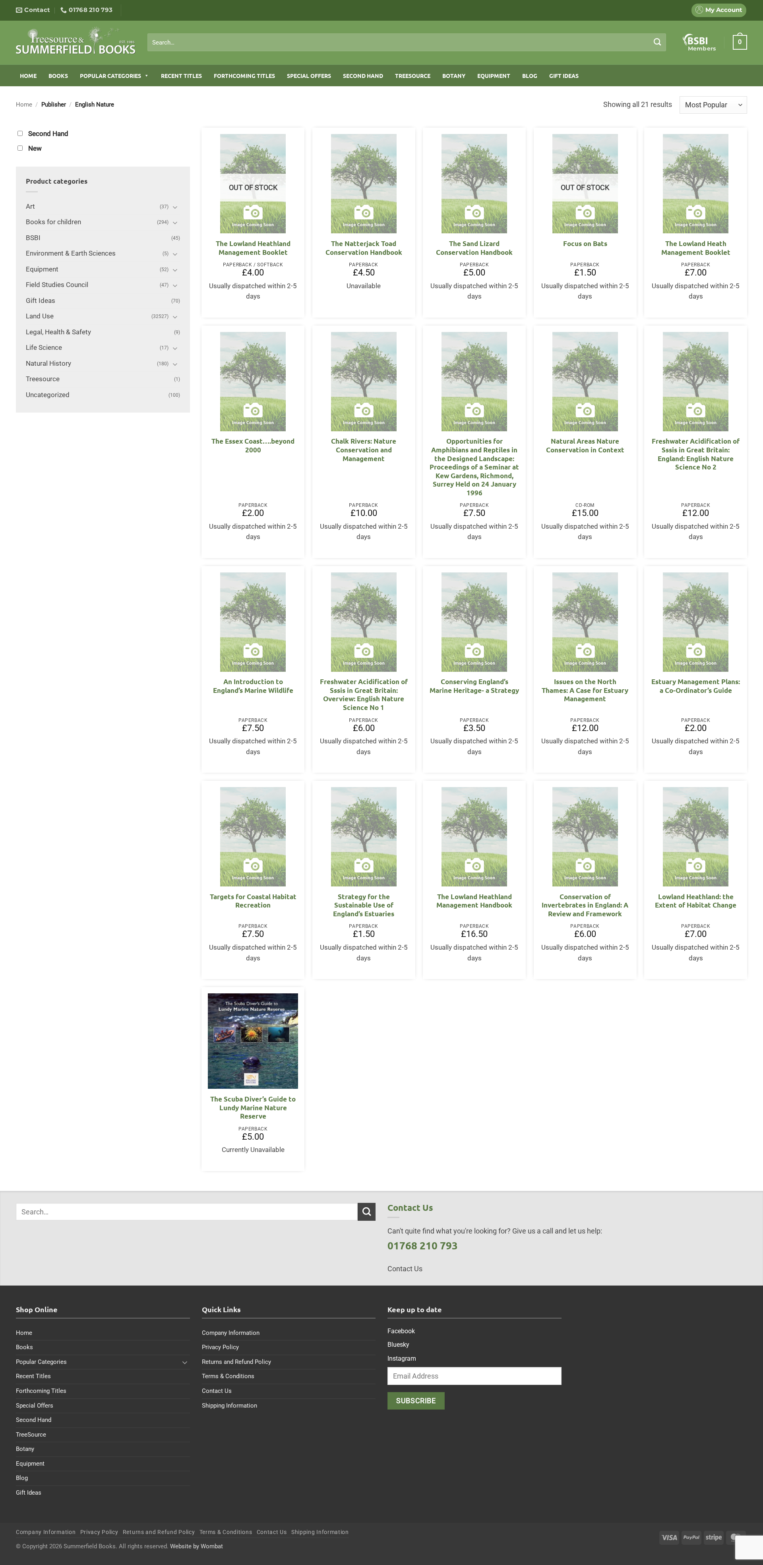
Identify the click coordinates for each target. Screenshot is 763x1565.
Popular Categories (110, 75)
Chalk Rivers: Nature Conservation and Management (363, 449)
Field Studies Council (57, 285)
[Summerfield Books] (76, 40)
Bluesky (398, 1344)
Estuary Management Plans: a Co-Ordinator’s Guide (695, 685)
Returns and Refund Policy (236, 1361)
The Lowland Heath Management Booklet (695, 247)
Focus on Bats (585, 243)
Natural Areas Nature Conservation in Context (585, 445)
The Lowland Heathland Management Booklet (253, 247)
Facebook (401, 1331)
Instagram (401, 1358)
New (35, 148)
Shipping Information (229, 1405)
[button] (740, 42)
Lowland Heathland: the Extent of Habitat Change (695, 901)
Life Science (44, 347)
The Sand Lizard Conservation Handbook (474, 247)
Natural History (48, 363)
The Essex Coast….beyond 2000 (252, 445)
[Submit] (657, 42)
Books (58, 75)
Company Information (230, 1332)
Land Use (40, 316)
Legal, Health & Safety (58, 332)
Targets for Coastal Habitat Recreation (253, 901)
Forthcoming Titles (244, 75)
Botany (453, 75)
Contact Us (217, 1390)
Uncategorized (48, 395)
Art (30, 206)
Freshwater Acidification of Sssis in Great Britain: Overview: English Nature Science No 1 (364, 694)
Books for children (53, 222)
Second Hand (363, 75)
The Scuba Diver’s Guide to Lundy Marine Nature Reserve (253, 1107)
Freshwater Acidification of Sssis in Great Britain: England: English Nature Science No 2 (696, 454)
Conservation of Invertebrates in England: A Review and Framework (585, 905)
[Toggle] (175, 207)
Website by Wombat (196, 1546)
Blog (529, 75)
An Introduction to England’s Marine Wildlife (253, 685)
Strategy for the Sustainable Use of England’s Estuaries (363, 905)
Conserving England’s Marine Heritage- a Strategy (474, 685)
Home (28, 75)
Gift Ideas (564, 75)
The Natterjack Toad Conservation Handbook (363, 247)
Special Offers (309, 75)
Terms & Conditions (228, 1376)
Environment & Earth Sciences (71, 253)
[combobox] (406, 42)
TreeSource (412, 75)
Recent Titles (181, 75)
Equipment (493, 75)
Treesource (43, 379)
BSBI (33, 238)
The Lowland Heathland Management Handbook (474, 901)
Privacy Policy (220, 1347)
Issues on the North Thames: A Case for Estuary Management (585, 690)
